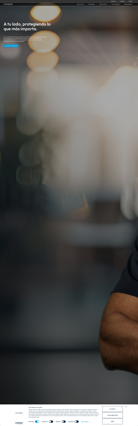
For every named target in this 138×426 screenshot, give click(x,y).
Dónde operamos (128, 4)
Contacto (122, 1)
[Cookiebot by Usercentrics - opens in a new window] (19, 423)
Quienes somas (80, 4)
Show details (84, 421)
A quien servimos (103, 4)
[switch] (51, 421)
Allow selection (112, 415)
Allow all (112, 409)
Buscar (130, 1)
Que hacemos (91, 4)
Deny (112, 421)
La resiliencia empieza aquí (11, 45)
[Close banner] (125, 406)
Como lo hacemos (115, 4)
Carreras (113, 1)
